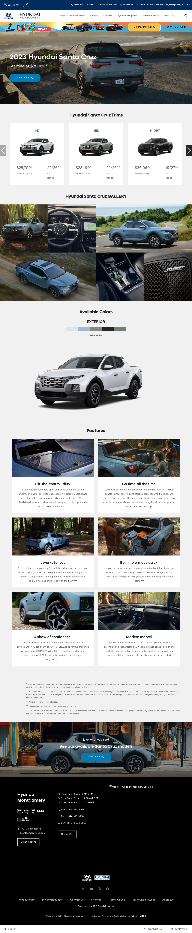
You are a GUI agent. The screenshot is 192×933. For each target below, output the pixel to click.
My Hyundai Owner (144, 900)
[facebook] (107, 889)
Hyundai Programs (127, 16)
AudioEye (168, 900)
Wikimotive (107, 906)
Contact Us (77, 900)
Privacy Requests (52, 900)
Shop (62, 16)
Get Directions (28, 842)
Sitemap (96, 900)
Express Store (77, 16)
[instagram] (99, 889)
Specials (107, 16)
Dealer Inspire (139, 916)
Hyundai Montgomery (74, 916)
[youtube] (91, 889)
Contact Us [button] (67, 834)
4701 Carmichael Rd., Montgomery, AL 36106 (170, 5)
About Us (168, 16)
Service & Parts (150, 16)
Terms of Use (117, 900)
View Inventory (25, 78)
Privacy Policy (26, 900)
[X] (83, 889)
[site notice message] (96, 27)
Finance (94, 16)
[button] (186, 16)
